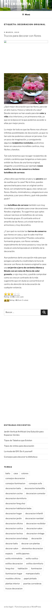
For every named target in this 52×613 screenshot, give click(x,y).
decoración (36, 538)
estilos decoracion (14, 563)
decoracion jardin (13, 518)
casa (16, 473)
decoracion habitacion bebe (18, 508)
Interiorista (17, 4)
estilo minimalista (13, 558)
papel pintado (30, 578)
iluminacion (36, 568)
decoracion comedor (35, 493)
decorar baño (11, 543)
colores (24, 473)
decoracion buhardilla (35, 488)
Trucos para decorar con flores (22, 35)
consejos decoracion (15, 478)
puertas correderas (32, 583)
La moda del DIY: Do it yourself (18, 451)
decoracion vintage (35, 533)
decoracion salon (34, 528)
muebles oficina (12, 578)
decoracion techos (14, 533)
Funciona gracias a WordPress (28, 607)
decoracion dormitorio (16, 498)
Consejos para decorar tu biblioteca (20, 457)
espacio (9, 553)
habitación (23, 568)
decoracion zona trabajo (16, 538)
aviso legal (8, 607)
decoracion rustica (14, 528)
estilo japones (22, 553)
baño (7, 473)
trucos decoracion (14, 588)
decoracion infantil (34, 513)
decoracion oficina (14, 523)
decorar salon (11, 548)
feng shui (9, 568)
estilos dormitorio (34, 563)
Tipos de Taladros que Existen (18, 440)
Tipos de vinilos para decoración (19, 446)
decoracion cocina (14, 493)
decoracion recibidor (36, 523)
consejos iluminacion (15, 483)
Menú (27, 14)
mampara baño (33, 573)
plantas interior (12, 583)
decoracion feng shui (15, 503)
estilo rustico (32, 558)
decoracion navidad (34, 518)
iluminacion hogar (13, 573)
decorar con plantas (30, 543)
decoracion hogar (13, 513)
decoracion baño (13, 488)
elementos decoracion (32, 548)
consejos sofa (35, 483)
